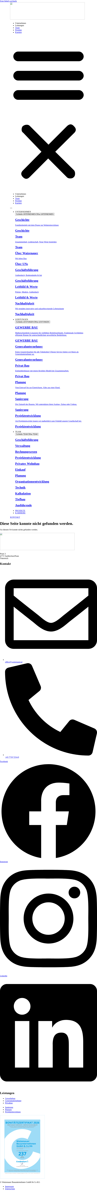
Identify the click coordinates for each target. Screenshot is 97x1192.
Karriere (18, 32)
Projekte (18, 30)
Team (17, 28)
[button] (48, 113)
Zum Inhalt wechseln (8, 1)
